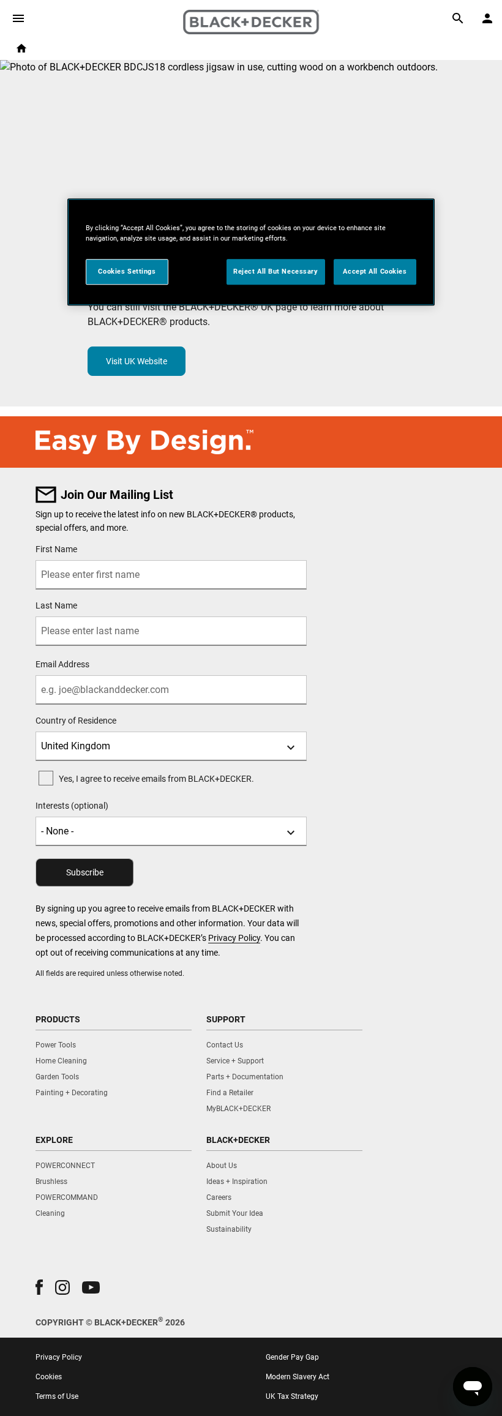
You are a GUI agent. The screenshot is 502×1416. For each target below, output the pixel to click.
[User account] (487, 18)
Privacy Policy (234, 938)
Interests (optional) (72, 806)
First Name (56, 549)
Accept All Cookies (374, 271)
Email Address (62, 664)
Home (21, 48)
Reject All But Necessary (275, 271)
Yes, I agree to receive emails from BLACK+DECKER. (156, 779)
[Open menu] (18, 18)
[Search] (458, 18)
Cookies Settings (126, 271)
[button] (39, 1287)
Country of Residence (76, 720)
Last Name (56, 605)
